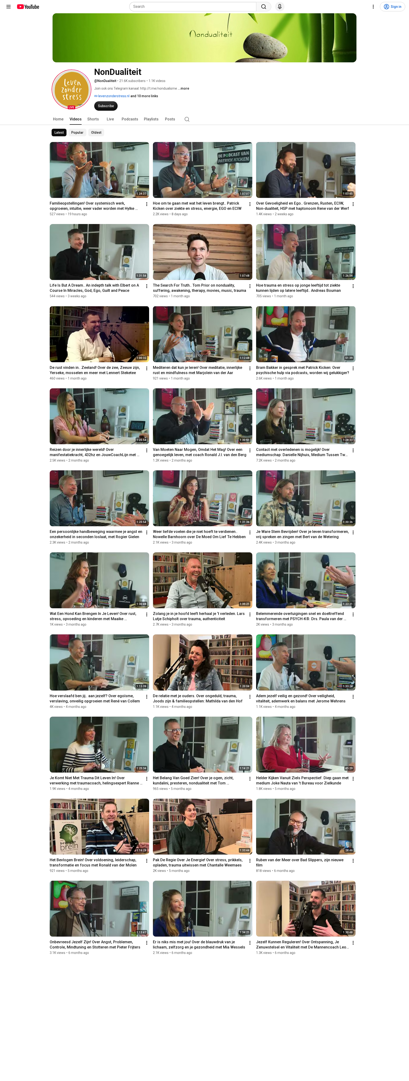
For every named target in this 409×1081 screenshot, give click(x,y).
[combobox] (194, 6)
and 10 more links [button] (144, 96)
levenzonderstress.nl (113, 96)
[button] (71, 89)
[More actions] (146, 204)
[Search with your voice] (280, 6)
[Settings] (373, 6)
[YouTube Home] (27, 6)
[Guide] (8, 6)
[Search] (263, 6)
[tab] (58, 119)
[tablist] (204, 119)
